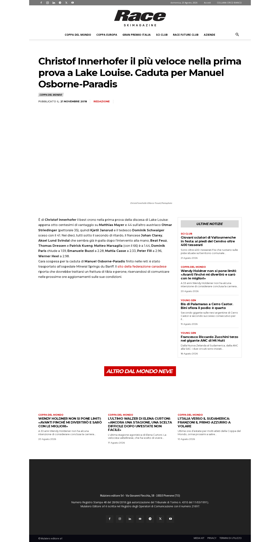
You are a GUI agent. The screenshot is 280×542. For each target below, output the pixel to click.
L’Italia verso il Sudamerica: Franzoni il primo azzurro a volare (204, 422)
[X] (66, 2)
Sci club (162, 34)
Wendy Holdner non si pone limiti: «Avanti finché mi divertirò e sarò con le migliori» (208, 274)
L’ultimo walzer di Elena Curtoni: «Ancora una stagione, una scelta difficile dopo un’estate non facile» (140, 424)
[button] (237, 35)
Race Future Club (185, 34)
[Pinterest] (59, 293)
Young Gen (188, 300)
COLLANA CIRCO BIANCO (229, 2)
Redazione (102, 101)
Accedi (207, 2)
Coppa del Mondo (78, 34)
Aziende (209, 34)
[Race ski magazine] (140, 18)
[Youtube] (72, 2)
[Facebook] (41, 2)
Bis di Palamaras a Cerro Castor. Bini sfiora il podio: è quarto (207, 306)
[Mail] (140, 519)
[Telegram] (60, 2)
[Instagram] (47, 2)
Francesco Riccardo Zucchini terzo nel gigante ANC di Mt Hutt (209, 339)
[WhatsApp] (68, 293)
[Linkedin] (54, 2)
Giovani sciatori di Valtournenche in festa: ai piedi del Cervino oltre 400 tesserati (208, 241)
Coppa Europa (106, 34)
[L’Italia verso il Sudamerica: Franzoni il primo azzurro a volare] (210, 395)
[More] (77, 293)
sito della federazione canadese (142, 266)
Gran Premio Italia (136, 34)
